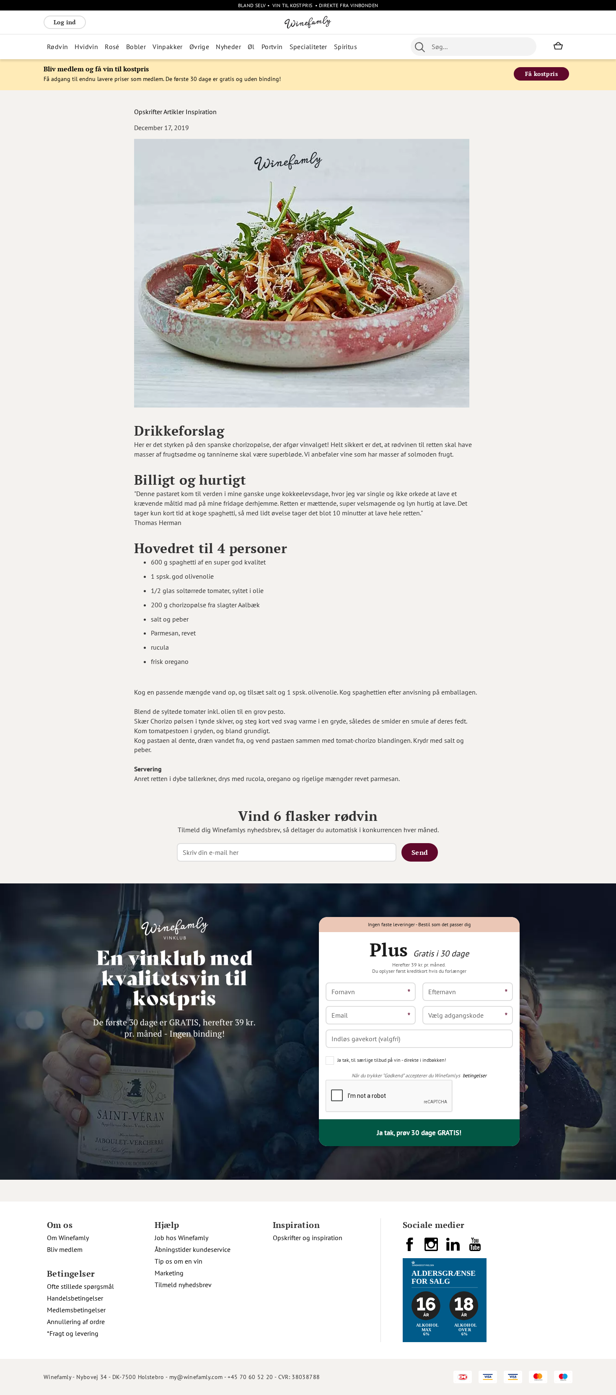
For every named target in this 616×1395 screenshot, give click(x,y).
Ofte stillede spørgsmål (80, 1286)
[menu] (211, 46)
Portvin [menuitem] (272, 46)
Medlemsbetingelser (76, 1310)
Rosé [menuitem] (112, 46)
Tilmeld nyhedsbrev (183, 1284)
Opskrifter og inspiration (307, 1237)
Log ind (65, 22)
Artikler (173, 111)
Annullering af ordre (76, 1321)
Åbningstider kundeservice (192, 1249)
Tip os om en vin (178, 1261)
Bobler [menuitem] (136, 46)
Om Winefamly (68, 1237)
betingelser (475, 1075)
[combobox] (473, 46)
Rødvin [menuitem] (57, 46)
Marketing (169, 1273)
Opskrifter (148, 111)
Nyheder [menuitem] (228, 46)
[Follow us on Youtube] (475, 1247)
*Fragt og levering (72, 1333)
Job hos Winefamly (181, 1237)
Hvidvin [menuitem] (86, 46)
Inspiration (201, 111)
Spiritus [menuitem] (345, 46)
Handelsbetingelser (75, 1298)
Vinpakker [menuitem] (168, 46)
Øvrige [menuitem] (199, 46)
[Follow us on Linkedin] (453, 1247)
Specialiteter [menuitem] (308, 46)
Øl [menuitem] (251, 46)
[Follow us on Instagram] (432, 1247)
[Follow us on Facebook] (410, 1247)
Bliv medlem (65, 1249)
